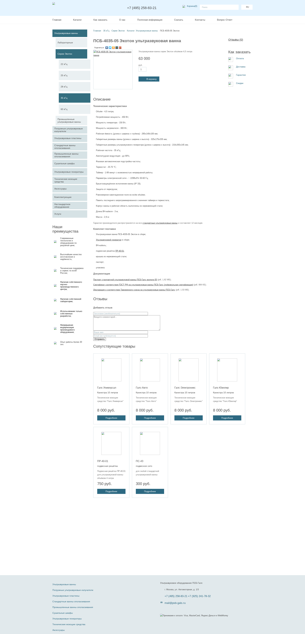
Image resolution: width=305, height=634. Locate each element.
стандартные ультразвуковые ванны (159, 223)
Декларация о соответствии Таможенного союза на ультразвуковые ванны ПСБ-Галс (134, 290)
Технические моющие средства (68, 624)
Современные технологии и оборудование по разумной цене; (68, 242)
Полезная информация (149, 19)
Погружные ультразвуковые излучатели (72, 590)
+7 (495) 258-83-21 (176, 596)
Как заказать (100, 19)
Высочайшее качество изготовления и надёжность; (71, 256)
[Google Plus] (120, 48)
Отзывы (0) (235, 39)
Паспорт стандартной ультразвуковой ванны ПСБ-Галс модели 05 (125, 279)
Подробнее (111, 418)
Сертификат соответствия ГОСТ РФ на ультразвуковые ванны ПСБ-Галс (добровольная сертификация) (143, 285)
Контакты (200, 19)
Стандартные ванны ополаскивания (71, 601)
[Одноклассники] (113, 48)
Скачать (178, 19)
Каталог (77, 19)
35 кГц (106, 31)
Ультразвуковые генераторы (67, 618)
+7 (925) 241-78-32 (199, 596)
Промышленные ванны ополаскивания (72, 607)
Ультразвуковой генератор (108, 240)
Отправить (100, 339)
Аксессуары (58, 630)
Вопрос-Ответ (224, 19)
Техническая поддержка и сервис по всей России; (71, 270)
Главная (56, 19)
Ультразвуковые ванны (64, 584)
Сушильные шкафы (62, 613)
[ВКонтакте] (106, 48)
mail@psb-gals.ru (175, 602)
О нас (122, 19)
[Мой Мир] (117, 48)
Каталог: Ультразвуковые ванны (142, 31)
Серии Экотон (118, 31)
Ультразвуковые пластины (65, 595)
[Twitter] (110, 48)
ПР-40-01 (119, 251)
